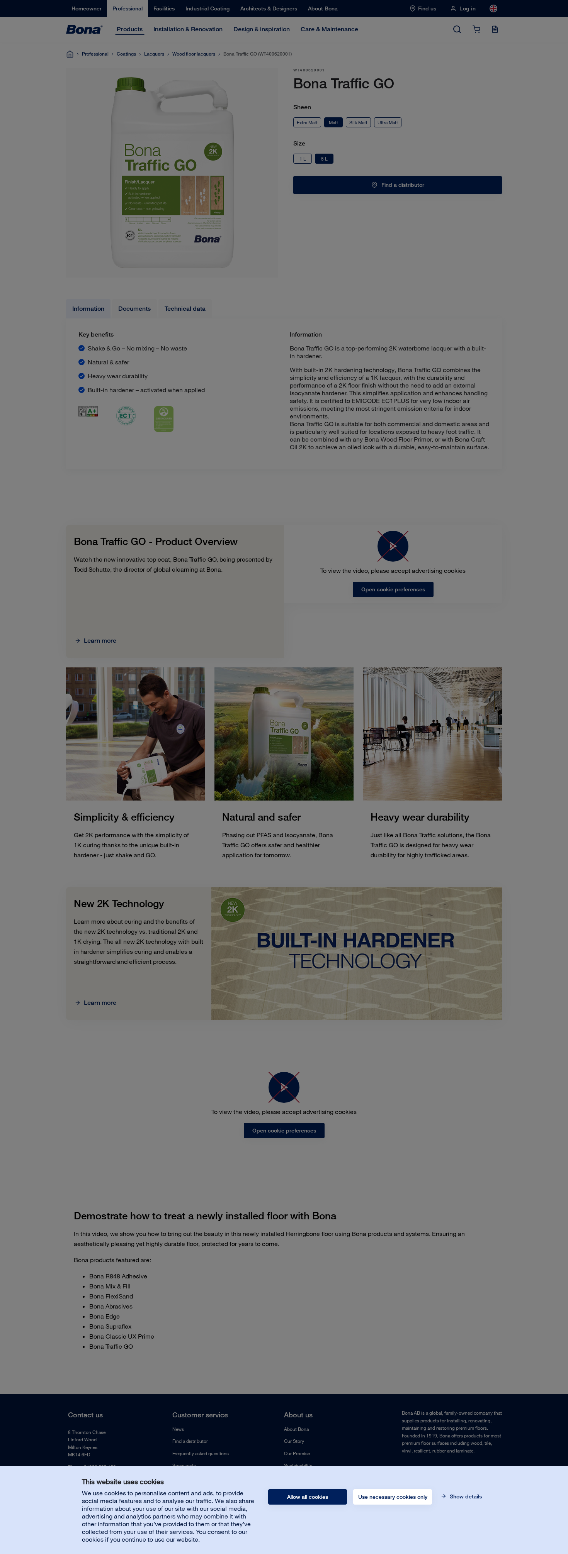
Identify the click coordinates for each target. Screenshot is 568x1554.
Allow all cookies (307, 1496)
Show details (465, 1496)
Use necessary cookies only (392, 1496)
